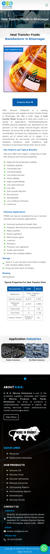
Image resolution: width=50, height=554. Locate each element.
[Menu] (46, 5)
